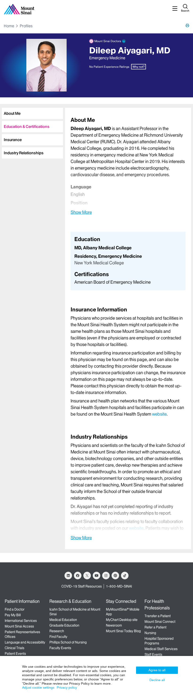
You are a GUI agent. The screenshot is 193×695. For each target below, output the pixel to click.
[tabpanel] (128, 166)
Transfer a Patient (158, 616)
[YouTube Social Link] (96, 575)
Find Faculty (58, 637)
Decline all (157, 680)
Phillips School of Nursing (68, 642)
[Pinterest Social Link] (115, 575)
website (159, 414)
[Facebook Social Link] (77, 575)
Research (56, 631)
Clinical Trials (14, 648)
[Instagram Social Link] (106, 575)
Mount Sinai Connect (160, 622)
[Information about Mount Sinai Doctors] (124, 41)
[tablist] (31, 131)
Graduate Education (64, 625)
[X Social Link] (87, 575)
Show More (81, 212)
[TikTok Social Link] (125, 575)
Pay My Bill (13, 615)
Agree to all (157, 670)
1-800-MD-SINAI (119, 586)
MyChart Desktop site (121, 620)
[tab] (32, 113)
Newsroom (114, 625)
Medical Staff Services (161, 649)
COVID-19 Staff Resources (81, 586)
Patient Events (15, 653)
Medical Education (63, 620)
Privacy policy (67, 687)
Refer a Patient (155, 627)
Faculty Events (60, 648)
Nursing (150, 633)
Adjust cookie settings (38, 687)
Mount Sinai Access (19, 626)
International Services (21, 621)
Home (9, 26)
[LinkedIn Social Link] (68, 575)
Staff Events (153, 654)
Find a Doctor (14, 609)
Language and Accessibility (25, 642)
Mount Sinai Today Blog (123, 631)
